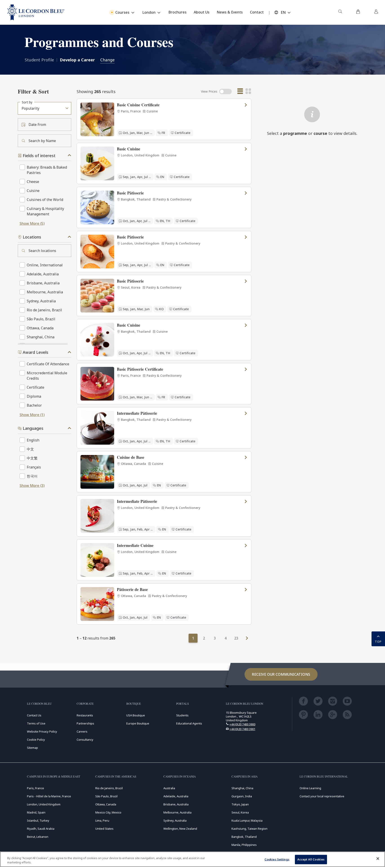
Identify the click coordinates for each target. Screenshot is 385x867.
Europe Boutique (137, 723)
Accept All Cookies (311, 859)
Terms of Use (36, 723)
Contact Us (34, 715)
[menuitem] (340, 12)
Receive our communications (281, 674)
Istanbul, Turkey (38, 820)
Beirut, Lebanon (37, 837)
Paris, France (35, 788)
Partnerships (85, 723)
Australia (169, 788)
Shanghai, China (242, 788)
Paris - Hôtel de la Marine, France (49, 796)
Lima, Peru (102, 820)
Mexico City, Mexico (108, 812)
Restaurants (85, 715)
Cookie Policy (36, 740)
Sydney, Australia (175, 820)
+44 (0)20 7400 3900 (242, 724)
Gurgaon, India (241, 796)
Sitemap (32, 748)
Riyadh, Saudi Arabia (40, 829)
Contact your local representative (322, 796)
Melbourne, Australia (177, 812)
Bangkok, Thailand (244, 837)
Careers (82, 731)
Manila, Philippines (244, 845)
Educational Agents (189, 723)
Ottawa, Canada (105, 804)
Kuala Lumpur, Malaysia (247, 820)
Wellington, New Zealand (180, 829)
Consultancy (85, 740)
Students (182, 715)
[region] (192, 859)
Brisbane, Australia (176, 804)
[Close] (378, 859)
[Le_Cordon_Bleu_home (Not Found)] (36, 12)
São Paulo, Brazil (106, 796)
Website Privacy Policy (42, 731)
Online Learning (310, 788)
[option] (164, 119)
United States (104, 829)
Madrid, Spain (36, 812)
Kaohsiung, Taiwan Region (249, 829)
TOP (378, 642)
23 (236, 638)
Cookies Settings (277, 859)
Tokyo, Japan (240, 804)
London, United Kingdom (43, 804)
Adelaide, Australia (175, 796)
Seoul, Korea (240, 812)
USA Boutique (135, 715)
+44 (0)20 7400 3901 (242, 729)
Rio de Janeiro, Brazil (109, 788)
